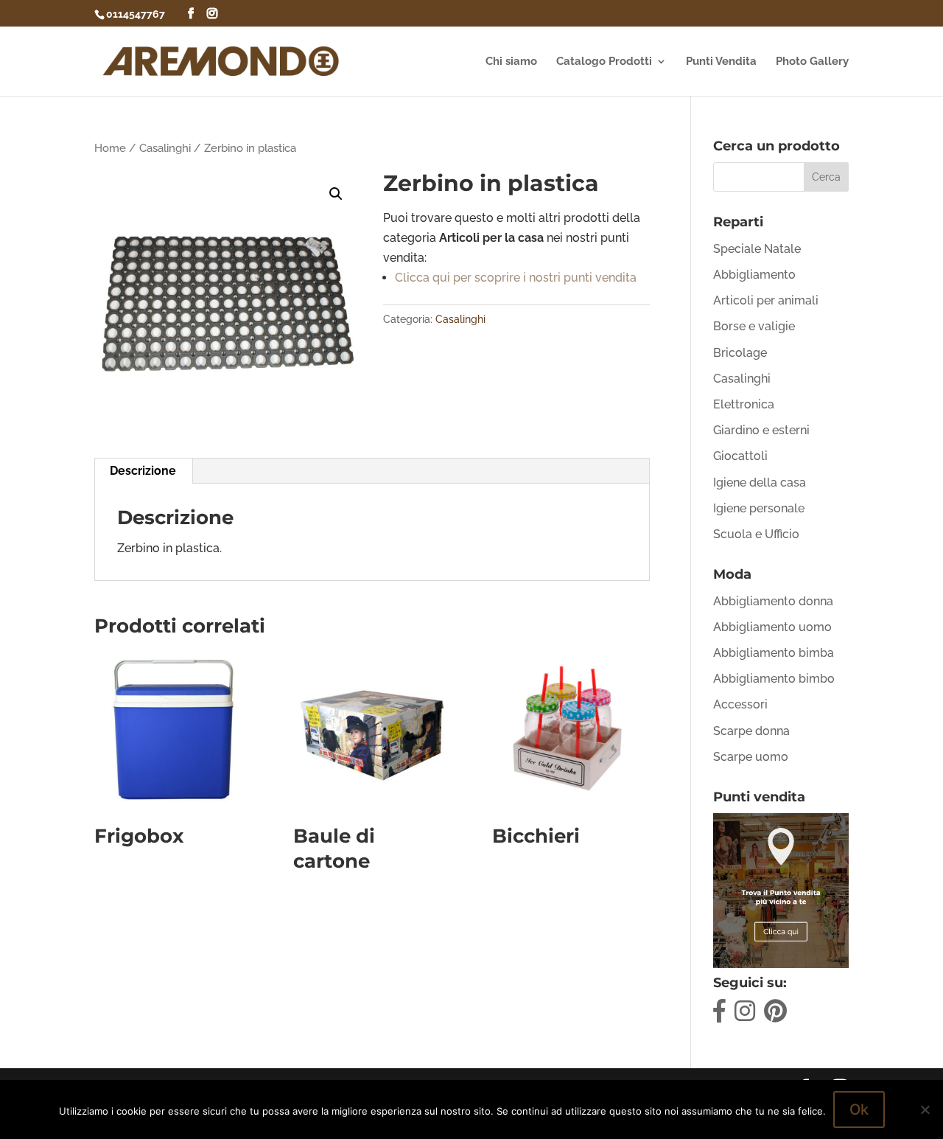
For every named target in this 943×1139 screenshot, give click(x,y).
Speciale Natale (757, 249)
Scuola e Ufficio (756, 534)
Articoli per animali (765, 300)
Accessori (740, 704)
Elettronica (743, 404)
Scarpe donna (751, 731)
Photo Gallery (812, 62)
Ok (859, 1109)
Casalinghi (165, 148)
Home (110, 148)
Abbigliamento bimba (773, 653)
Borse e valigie (754, 326)
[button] (336, 194)
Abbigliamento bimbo (774, 679)
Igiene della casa (759, 483)
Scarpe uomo (750, 757)
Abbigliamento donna (773, 601)
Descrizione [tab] (143, 471)
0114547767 (135, 14)
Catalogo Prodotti (604, 62)
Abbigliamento (754, 275)
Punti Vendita (721, 62)
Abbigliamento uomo (772, 627)
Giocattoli (740, 456)
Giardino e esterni (761, 430)
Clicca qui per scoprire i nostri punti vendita (516, 278)
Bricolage (740, 353)
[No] (924, 1109)
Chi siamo (511, 62)
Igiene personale (758, 508)
